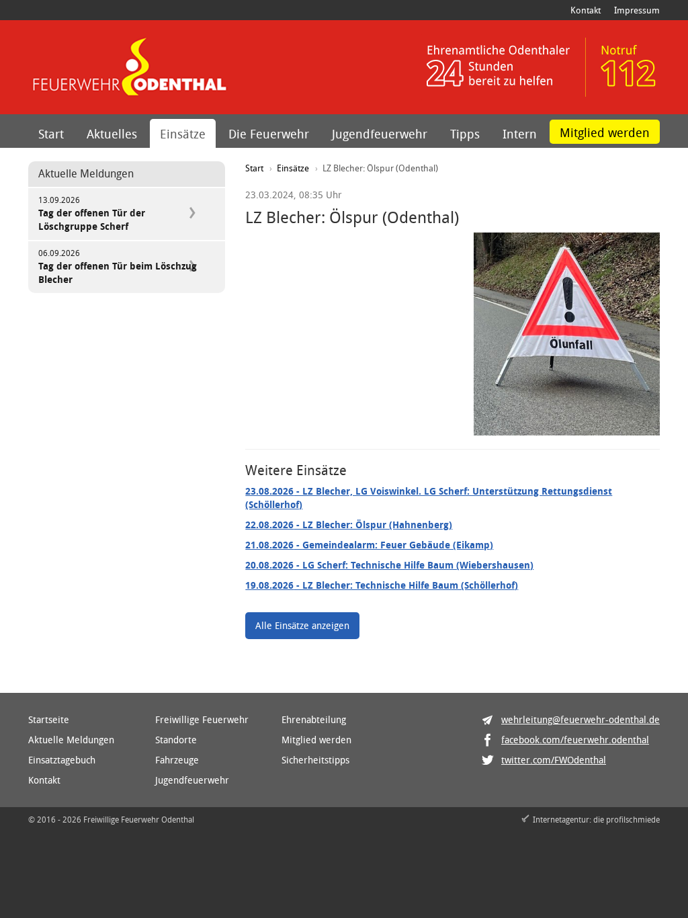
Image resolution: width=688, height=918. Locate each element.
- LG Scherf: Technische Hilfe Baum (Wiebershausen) (389, 564)
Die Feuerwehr (268, 134)
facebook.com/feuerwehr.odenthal (575, 739)
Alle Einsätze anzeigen (302, 625)
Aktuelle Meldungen (71, 739)
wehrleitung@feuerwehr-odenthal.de (580, 719)
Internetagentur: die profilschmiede (596, 819)
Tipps (465, 134)
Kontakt (585, 10)
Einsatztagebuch (61, 759)
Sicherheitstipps (315, 759)
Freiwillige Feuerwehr (202, 719)
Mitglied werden (605, 132)
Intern (520, 134)
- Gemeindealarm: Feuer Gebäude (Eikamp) (369, 544)
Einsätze (183, 134)
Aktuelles (112, 134)
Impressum (637, 10)
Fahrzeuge (177, 759)
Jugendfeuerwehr (379, 134)
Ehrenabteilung (314, 719)
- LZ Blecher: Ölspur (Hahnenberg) (348, 524)
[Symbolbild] (567, 334)
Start (51, 134)
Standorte (176, 739)
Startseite (48, 719)
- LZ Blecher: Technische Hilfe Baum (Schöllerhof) (381, 585)
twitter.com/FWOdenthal (553, 759)
